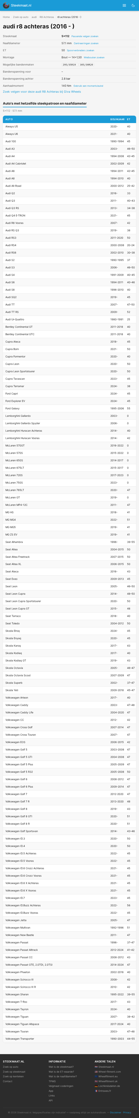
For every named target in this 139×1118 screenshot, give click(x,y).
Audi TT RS (12, 311)
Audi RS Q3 (12, 230)
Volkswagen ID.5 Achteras (20, 853)
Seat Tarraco (13, 615)
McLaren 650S (14, 460)
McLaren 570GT (15, 445)
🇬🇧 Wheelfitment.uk (106, 1081)
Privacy (127, 1112)
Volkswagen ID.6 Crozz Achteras (24, 868)
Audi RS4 (10, 245)
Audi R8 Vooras (14, 222)
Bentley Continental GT (19, 326)
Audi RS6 (10, 252)
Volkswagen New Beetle (19, 934)
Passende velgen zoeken (84, 36)
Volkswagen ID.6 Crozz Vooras (23, 875)
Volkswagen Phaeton (17, 972)
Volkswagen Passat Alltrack (21, 949)
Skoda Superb (13, 682)
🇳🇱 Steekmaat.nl (104, 1066)
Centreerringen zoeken (86, 43)
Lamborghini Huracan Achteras (23, 430)
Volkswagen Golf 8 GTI (18, 816)
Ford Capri (11, 393)
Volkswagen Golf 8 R (17, 823)
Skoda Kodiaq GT (15, 660)
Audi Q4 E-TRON (15, 215)
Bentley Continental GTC (19, 334)
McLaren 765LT (14, 490)
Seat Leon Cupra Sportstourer (23, 601)
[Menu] (124, 5)
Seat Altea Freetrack (17, 556)
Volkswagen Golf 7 (16, 794)
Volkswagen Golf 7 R (17, 801)
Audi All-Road (13, 185)
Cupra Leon (12, 363)
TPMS (52, 1081)
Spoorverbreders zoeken (80, 50)
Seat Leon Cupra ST (17, 608)
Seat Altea (11, 549)
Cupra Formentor (15, 356)
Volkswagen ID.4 (15, 845)
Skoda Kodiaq (13, 653)
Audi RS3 (10, 237)
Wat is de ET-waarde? (61, 1071)
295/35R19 (70, 64)
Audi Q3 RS (12, 208)
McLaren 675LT (14, 467)
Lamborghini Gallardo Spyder (22, 423)
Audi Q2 (10, 193)
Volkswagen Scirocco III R (20, 986)
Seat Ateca (11, 571)
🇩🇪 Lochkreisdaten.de (107, 1086)
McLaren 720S (14, 475)
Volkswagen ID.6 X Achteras (22, 883)
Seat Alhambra (14, 541)
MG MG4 (10, 519)
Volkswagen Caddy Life (19, 712)
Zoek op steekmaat (14, 1071)
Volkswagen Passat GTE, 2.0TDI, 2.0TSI (28, 964)
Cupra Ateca (12, 341)
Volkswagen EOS (15, 742)
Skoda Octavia (14, 667)
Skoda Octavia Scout (18, 675)
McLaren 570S (14, 452)
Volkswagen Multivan (17, 927)
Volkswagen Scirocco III (19, 979)
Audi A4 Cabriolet (15, 163)
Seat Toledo (12, 623)
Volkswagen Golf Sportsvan (21, 831)
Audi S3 (10, 267)
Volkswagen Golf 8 (16, 808)
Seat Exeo (11, 578)
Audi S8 (10, 289)
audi (34, 17)
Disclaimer (115, 1112)
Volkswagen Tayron (16, 1009)
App (51, 1090)
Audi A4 (10, 156)
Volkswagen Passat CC (19, 957)
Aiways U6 (11, 133)
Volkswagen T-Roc (16, 1001)
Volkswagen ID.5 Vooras (19, 860)
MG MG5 (10, 527)
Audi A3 (10, 148)
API (51, 1100)
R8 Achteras (47, 17)
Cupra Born (12, 349)
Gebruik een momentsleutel (88, 86)
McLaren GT (12, 497)
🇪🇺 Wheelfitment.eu (106, 1076)
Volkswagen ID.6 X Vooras (20, 890)
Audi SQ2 (10, 297)
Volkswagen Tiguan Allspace (22, 1024)
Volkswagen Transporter (19, 1038)
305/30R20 (86, 64)
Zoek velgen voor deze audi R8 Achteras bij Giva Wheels (42, 91)
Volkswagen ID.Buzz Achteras (23, 905)
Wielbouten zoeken (94, 57)
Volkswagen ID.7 (15, 897)
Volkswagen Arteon (16, 697)
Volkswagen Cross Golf (18, 727)
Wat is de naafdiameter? (63, 1076)
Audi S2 (9, 259)
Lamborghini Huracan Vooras (22, 438)
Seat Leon (11, 586)
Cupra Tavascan (15, 378)
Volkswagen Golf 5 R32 (19, 771)
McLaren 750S (14, 482)
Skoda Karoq (13, 645)
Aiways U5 (11, 126)
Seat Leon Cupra (15, 593)
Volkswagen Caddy (16, 704)
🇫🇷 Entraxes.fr (103, 1090)
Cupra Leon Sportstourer (20, 371)
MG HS (9, 512)
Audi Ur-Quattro (14, 319)
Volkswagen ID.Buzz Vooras (21, 912)
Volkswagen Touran (16, 1031)
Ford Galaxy (12, 408)
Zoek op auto (20, 17)
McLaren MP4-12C (16, 504)
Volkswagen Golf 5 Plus (19, 764)
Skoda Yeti (11, 690)
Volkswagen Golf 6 (16, 779)
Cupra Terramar (14, 386)
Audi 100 (10, 141)
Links (52, 1095)
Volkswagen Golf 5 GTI (18, 756)
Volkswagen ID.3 (15, 838)
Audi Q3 (10, 200)
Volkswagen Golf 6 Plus (19, 786)
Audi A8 (10, 178)
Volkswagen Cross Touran (20, 734)
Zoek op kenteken (13, 1076)
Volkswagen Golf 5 (16, 749)
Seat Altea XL (13, 564)
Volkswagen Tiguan (16, 1016)
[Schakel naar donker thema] (133, 5)
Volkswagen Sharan (17, 994)
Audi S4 (10, 274)
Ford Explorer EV (15, 400)
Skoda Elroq (12, 630)
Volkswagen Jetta (15, 920)
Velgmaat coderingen (61, 1086)
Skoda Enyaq (13, 638)
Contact (7, 1081)
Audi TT (10, 304)
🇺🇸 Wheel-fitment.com (108, 1071)
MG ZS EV (11, 534)
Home (6, 17)
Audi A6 (10, 170)
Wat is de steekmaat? (61, 1066)
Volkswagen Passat (16, 942)
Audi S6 (10, 282)
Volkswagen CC (14, 719)
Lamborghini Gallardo (18, 415)
